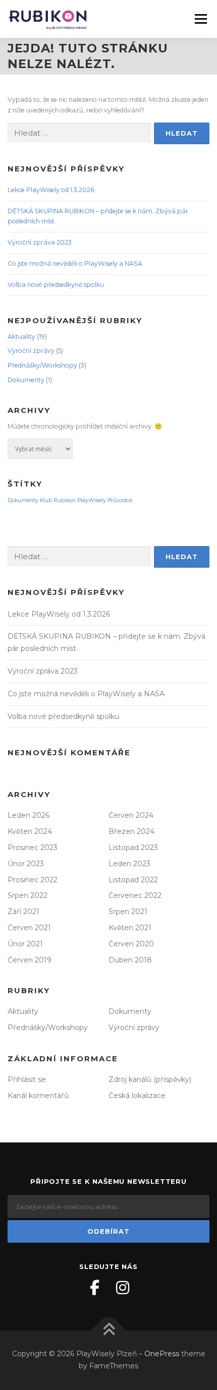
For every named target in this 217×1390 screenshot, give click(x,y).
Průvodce (119, 500)
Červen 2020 (131, 943)
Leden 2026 (28, 815)
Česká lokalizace (137, 1095)
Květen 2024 (30, 831)
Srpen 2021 (127, 911)
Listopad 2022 (133, 879)
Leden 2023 (129, 863)
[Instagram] (122, 1287)
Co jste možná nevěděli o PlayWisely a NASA (75, 263)
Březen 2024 (131, 831)
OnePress (161, 1353)
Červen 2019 (29, 959)
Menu (200, 19)
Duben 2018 (130, 959)
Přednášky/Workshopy (42, 365)
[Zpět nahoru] (109, 1331)
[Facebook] (94, 1287)
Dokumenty (26, 380)
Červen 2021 (29, 927)
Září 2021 (23, 911)
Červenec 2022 (134, 895)
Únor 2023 (26, 863)
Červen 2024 (130, 815)
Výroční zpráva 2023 (40, 242)
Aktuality (21, 336)
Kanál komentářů (38, 1095)
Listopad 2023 (133, 847)
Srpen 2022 (27, 895)
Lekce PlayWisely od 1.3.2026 (51, 190)
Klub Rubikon (58, 500)
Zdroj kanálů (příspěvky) (149, 1079)
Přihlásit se (27, 1079)
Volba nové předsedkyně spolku (56, 284)
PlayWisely (91, 500)
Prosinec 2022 (33, 879)
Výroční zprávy (31, 350)
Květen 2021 (129, 927)
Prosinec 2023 (33, 847)
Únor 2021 (25, 943)
